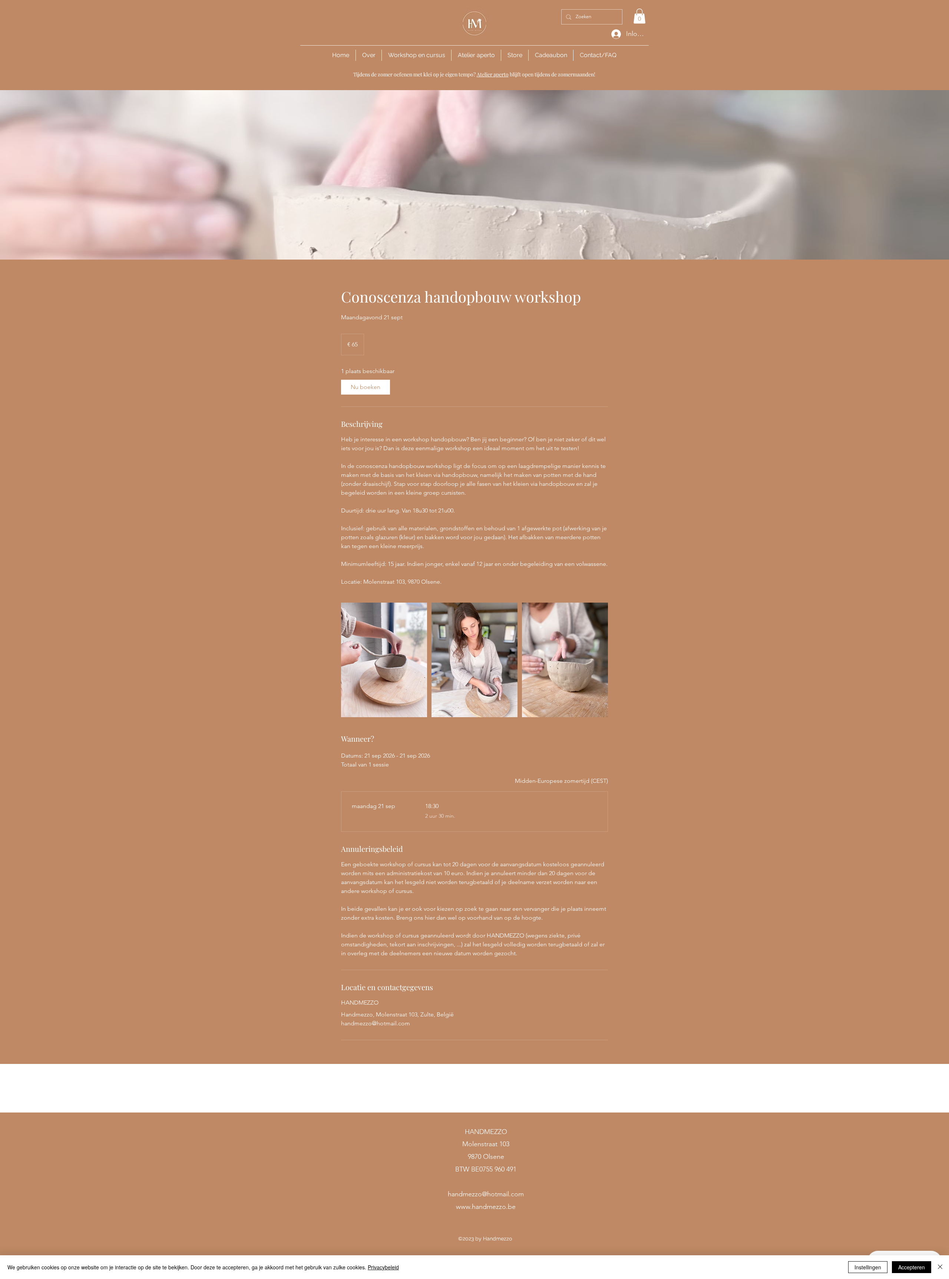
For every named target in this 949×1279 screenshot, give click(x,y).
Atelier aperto (493, 74)
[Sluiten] (940, 1267)
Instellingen (867, 1267)
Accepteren (911, 1267)
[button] (639, 16)
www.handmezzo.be (486, 1207)
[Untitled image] (384, 660)
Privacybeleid (383, 1267)
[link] (365, 387)
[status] (561, 781)
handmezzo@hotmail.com (486, 1194)
